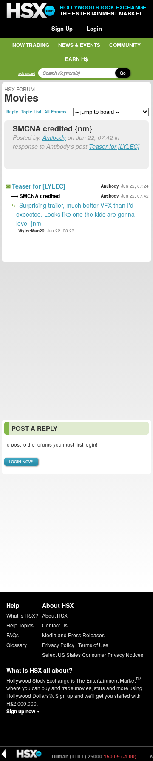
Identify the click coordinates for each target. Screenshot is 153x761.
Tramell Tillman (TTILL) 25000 (80, 756)
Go (123, 73)
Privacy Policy (58, 644)
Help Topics (20, 625)
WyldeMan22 (31, 231)
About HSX (55, 615)
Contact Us (55, 625)
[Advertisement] (76, 341)
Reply (12, 112)
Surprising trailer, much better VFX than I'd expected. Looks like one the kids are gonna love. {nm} (75, 214)
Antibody (54, 137)
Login (94, 28)
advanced (26, 73)
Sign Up (62, 28)
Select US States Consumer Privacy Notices (92, 654)
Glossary (16, 644)
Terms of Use (93, 644)
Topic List (31, 112)
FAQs (12, 635)
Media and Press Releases (73, 635)
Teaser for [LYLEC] (114, 146)
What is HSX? (22, 615)
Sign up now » (23, 711)
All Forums (55, 112)
